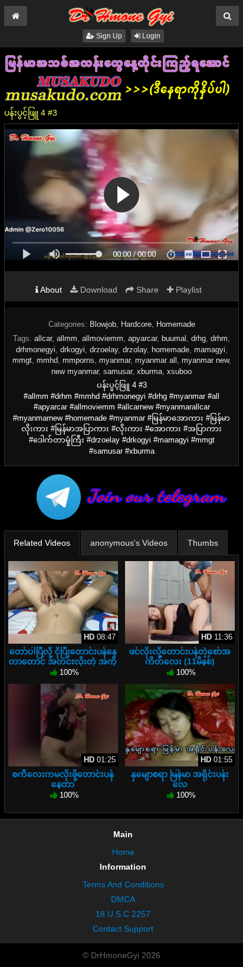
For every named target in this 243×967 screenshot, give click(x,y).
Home (123, 852)
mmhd (47, 360)
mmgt (22, 360)
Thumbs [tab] (203, 543)
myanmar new (205, 360)
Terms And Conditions (123, 884)
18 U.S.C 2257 (123, 914)
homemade (170, 349)
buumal (174, 338)
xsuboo (179, 371)
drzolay (135, 349)
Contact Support (123, 928)
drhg (198, 338)
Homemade (175, 324)
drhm (219, 338)
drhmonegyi (35, 349)
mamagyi (209, 349)
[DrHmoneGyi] (121, 14)
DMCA (123, 899)
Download (97, 289)
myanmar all (156, 360)
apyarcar (142, 338)
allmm (67, 338)
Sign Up (108, 36)
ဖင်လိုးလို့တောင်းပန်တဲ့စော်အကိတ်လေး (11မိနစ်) (180, 656)
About (50, 289)
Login (150, 36)
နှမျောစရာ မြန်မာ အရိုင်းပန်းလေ (180, 778)
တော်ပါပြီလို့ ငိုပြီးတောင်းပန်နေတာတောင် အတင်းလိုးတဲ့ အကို (63, 656)
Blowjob (103, 324)
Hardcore (136, 324)
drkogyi (72, 349)
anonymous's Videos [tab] (129, 543)
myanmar (114, 360)
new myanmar (74, 371)
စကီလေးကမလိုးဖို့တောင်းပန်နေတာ (63, 778)
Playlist (187, 289)
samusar (117, 371)
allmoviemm (102, 338)
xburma (149, 371)
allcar (43, 338)
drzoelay (104, 349)
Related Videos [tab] (42, 543)
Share (146, 289)
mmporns (78, 360)
